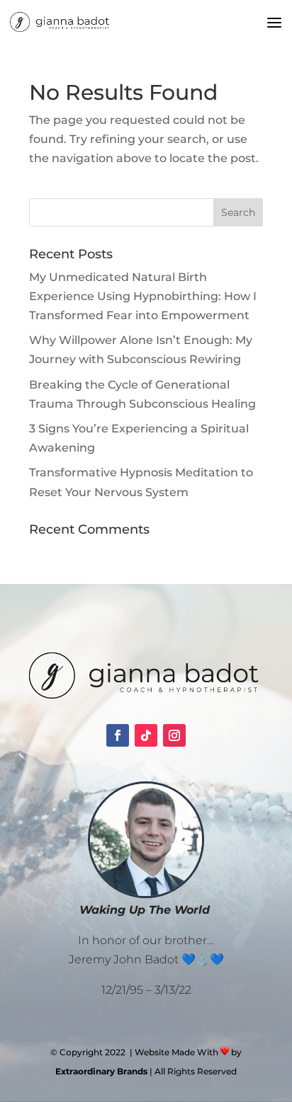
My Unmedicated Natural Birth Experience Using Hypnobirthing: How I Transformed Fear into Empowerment (143, 296)
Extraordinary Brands (101, 1071)
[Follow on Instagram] (174, 735)
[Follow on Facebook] (117, 735)
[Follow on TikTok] (146, 735)
